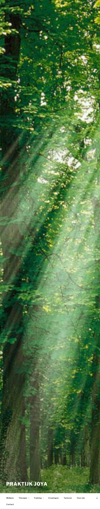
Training (38, 498)
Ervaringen (53, 498)
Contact (10, 504)
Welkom (10, 498)
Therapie (23, 498)
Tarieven (68, 498)
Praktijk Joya (27, 484)
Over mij (81, 498)
